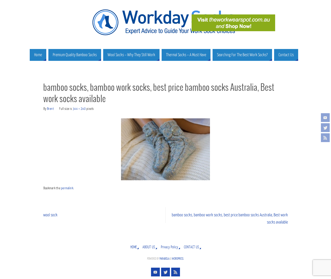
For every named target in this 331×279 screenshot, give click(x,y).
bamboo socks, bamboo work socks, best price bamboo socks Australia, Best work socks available (230, 219)
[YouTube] (325, 117)
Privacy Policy (169, 247)
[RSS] (325, 137)
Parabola (164, 258)
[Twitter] (325, 127)
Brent (50, 109)
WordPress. (178, 258)
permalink (67, 188)
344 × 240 (79, 109)
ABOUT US (148, 247)
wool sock (50, 215)
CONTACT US (191, 247)
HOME (133, 247)
